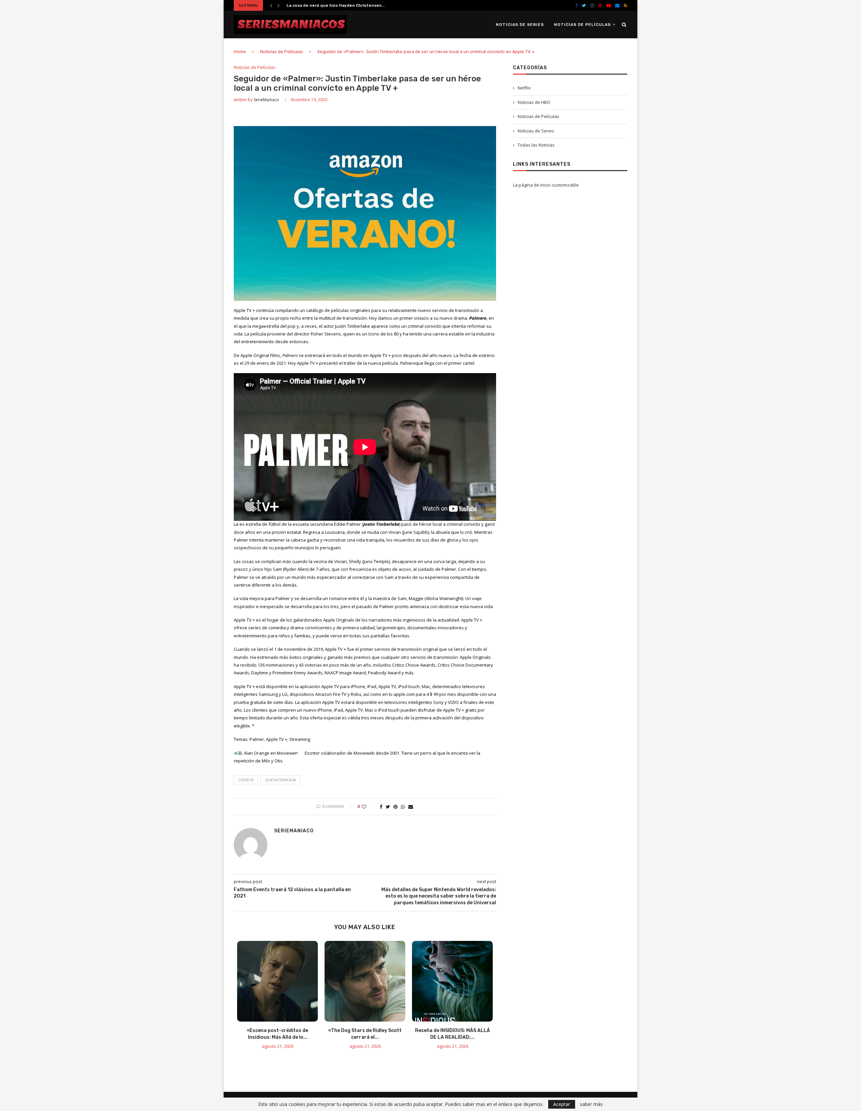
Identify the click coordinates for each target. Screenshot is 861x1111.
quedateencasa (280, 779)
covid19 (246, 779)
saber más (591, 1104)
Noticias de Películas (582, 24)
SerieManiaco (266, 100)
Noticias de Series (520, 24)
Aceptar (561, 1104)
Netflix (524, 88)
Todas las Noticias (536, 145)
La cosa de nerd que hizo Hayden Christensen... (336, 5)
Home (240, 51)
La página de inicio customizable (546, 185)
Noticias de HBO (534, 102)
